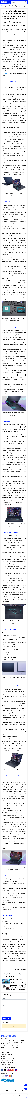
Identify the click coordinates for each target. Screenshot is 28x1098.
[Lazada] (16, 1070)
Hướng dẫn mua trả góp (7, 1060)
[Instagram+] (7, 1070)
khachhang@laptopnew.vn (11, 1047)
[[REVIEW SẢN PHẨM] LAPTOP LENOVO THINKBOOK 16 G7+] (6, 981)
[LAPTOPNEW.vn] (2, 2)
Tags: (3, 973)
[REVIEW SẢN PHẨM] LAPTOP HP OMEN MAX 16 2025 (18, 986)
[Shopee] (13, 1070)
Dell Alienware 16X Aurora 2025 (11, 85)
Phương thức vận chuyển (7, 1058)
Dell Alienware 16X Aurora (13, 973)
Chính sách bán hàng (6, 1054)
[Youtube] (10, 1070)
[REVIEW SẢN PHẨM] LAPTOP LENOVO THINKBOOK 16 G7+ (16, 979)
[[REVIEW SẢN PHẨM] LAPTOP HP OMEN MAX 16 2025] (6, 987)
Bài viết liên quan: (8, 976)
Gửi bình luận (6, 1018)
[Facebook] (2, 1070)
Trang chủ (4, 5)
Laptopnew (5, 73)
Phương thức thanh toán (7, 1062)
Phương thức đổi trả (6, 1056)
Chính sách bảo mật (6, 1064)
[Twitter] (5, 1070)
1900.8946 (7, 1049)
